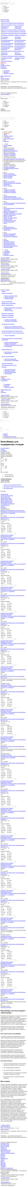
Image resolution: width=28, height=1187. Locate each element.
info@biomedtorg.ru (5, 94)
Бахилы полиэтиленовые (10, 175)
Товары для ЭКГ (8, 219)
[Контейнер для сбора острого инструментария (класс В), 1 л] (14, 812)
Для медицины (4, 494)
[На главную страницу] (5, 282)
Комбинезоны (4, 1158)
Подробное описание (6, 536)
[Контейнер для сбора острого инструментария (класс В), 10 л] (14, 966)
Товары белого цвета (6, 498)
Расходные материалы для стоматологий (20, 41)
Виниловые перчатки (9, 241)
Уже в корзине (9, 535)
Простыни (3, 1165)
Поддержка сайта (5, 1145)
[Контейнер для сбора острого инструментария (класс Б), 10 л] (14, 713)
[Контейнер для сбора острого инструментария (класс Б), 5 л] (14, 671)
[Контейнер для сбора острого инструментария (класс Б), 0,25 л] (14, 513)
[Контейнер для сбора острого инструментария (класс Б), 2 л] (14, 617)
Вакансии (6, 72)
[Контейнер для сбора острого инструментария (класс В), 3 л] (14, 894)
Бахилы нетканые (8, 176)
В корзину (3, 535)
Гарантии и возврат (9, 73)
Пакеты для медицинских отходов (12, 197)
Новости (3, 1154)
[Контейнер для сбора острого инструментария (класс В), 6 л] (14, 938)
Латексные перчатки (9, 243)
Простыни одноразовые (20, 33)
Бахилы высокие (8, 177)
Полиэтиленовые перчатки (10, 246)
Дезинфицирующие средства (11, 168)
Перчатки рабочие (8, 247)
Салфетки (3, 1166)
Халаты (2, 1159)
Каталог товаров (5, 19)
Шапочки (3, 1164)
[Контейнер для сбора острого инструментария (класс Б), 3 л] (14, 644)
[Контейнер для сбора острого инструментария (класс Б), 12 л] (14, 741)
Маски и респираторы (19, 29)
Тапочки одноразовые (19, 56)
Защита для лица (8, 185)
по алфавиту (4, 450)
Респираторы (7, 184)
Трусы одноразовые (9, 204)
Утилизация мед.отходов (18, 37)
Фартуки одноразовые (9, 235)
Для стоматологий (5, 497)
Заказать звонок (5, 278)
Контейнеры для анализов (10, 228)
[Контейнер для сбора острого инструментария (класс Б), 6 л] (14, 687)
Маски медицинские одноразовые (12, 183)
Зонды (5, 223)
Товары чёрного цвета (6, 499)
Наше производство (6, 76)
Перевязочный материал (10, 220)
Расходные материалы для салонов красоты (20, 44)
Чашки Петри (7, 230)
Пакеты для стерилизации (10, 217)
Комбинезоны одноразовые (18, 27)
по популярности (5, 448)
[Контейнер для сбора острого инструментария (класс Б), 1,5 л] (14, 591)
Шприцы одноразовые (9, 212)
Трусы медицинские (9, 222)
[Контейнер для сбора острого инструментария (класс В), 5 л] (14, 922)
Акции (2, 64)
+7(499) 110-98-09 (5, 78)
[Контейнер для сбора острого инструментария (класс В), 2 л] (14, 867)
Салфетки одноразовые (9, 191)
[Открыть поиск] (1, 431)
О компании (4, 68)
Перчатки (9, 61)
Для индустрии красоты (7, 495)
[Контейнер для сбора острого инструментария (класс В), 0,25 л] (14, 757)
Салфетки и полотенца (20, 35)
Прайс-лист (3, 62)
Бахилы (2, 1157)
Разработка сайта (5, 1143)
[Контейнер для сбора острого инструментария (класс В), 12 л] (14, 993)
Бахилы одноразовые (18, 23)
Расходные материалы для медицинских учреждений (20, 48)
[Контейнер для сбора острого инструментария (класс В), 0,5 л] (14, 785)
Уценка (8, 21)
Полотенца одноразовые (10, 192)
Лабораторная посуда (18, 51)
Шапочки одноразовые (20, 31)
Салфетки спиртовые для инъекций (13, 213)
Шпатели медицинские (9, 215)
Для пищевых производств (7, 503)
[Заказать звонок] (1, 428)
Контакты (3, 66)
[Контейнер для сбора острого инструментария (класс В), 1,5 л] (14, 839)
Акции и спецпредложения (8, 1153)
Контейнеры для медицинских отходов (14, 199)
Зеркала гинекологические (10, 211)
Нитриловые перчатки (9, 244)
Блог (2, 77)
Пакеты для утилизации (7, 1168)
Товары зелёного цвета (6, 502)
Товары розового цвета (6, 501)
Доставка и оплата (5, 65)
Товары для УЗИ (8, 216)
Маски (2, 1161)
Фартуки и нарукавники (18, 53)
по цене (3, 449)
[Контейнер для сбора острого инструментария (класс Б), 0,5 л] (14, 539)
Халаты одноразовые (18, 24)
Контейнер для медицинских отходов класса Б (12, 510)
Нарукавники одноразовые (10, 236)
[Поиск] (5, 109)
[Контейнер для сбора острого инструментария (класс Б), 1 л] (14, 565)
